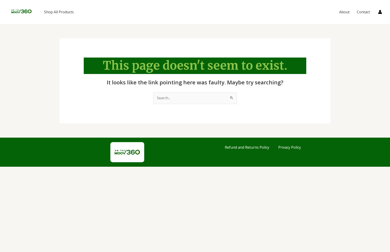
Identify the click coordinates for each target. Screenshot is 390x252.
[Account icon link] (380, 12)
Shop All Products (59, 11)
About (344, 11)
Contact (363, 11)
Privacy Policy (289, 147)
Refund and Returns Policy (247, 147)
